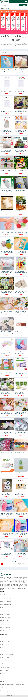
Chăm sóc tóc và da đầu (6, 654)
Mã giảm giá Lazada (5, 624)
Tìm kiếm (23, 5)
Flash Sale (4, 11)
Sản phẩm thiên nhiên (5, 651)
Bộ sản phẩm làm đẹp (5, 670)
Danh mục (3, 607)
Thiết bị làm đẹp (4, 667)
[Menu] (26, 2)
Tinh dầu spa (3, 677)
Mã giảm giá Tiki (4, 620)
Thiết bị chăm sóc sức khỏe (7, 664)
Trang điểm (3, 638)
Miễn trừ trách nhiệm (5, 604)
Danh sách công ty (5, 614)
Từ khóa (7, 8)
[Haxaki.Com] (6, 1)
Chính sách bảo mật (5, 598)
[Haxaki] (7, 574)
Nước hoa (2, 673)
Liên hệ (2, 630)
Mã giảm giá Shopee (5, 627)
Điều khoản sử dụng (5, 601)
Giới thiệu (2, 594)
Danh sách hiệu (4, 611)
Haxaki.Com (14, 695)
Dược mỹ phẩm (4, 647)
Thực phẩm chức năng (6, 660)
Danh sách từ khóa (5, 617)
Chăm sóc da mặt (4, 641)
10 (23, 563)
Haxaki (19, 695)
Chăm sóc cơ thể (4, 644)
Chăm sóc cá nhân (5, 657)
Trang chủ (2, 8)
